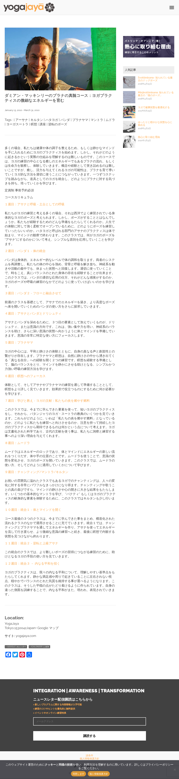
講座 (43, 124)
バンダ (65, 120)
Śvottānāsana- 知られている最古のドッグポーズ (155, 79)
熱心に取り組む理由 (149, 137)
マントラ (97, 120)
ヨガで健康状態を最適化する (154, 107)
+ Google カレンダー (16, 647)
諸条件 (89, 755)
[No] (174, 769)
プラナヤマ (80, 120)
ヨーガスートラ (17, 124)
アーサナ (21, 120)
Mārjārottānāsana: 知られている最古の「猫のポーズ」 (156, 94)
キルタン (36, 120)
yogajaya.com (26, 636)
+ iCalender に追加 (39, 647)
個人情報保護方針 (89, 758)
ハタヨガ (51, 120)
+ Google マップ (47, 628)
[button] (172, 7)
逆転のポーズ (57, 124)
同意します (78, 773)
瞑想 (34, 124)
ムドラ (110, 120)
